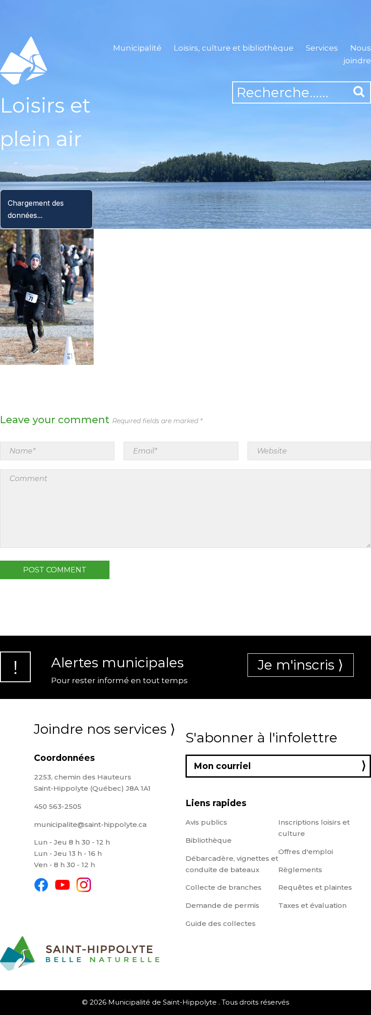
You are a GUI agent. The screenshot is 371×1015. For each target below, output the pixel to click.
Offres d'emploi (305, 851)
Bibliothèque (209, 840)
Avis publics (206, 822)
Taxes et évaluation (312, 905)
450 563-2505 (57, 806)
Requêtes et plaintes (315, 887)
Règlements (300, 869)
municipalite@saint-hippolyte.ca (90, 824)
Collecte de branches (224, 887)
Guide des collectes (221, 923)
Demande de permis (222, 905)
